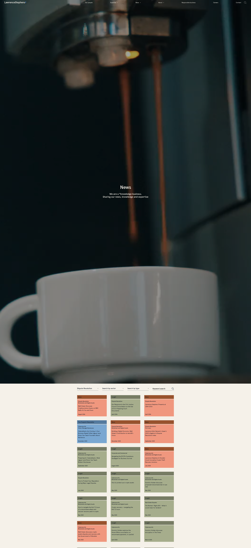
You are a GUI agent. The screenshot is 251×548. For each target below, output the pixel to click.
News (137, 2)
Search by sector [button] (109, 388)
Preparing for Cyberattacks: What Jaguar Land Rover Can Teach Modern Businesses (89, 460)
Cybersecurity (82, 426)
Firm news (148, 428)
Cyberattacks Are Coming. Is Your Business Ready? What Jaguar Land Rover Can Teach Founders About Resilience (89, 434)
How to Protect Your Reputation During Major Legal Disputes (88, 482)
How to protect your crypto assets (123, 483)
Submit (173, 389)
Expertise (113, 2)
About (160, 2)
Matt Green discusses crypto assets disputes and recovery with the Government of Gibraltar (89, 534)
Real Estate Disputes (151, 502)
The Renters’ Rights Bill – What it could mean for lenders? (155, 507)
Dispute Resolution (83, 401)
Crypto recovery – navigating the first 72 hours (122, 508)
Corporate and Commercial (119, 453)
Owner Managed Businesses (86, 428)
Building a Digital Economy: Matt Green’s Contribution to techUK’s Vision (122, 433)
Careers (215, 2)
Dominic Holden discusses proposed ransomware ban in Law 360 (156, 485)
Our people (88, 2)
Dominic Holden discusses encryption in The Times (153, 531)
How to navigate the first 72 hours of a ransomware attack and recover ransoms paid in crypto (89, 509)
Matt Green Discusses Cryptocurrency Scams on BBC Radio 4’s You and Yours (88, 408)
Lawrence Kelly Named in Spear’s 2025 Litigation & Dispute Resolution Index (156, 433)
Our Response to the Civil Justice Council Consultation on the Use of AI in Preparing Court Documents (122, 408)
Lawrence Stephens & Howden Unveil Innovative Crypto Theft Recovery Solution (155, 460)
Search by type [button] (133, 388)
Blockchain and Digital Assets (86, 403)
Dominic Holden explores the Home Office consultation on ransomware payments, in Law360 (123, 532)
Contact (238, 2)
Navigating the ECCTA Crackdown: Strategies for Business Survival (123, 457)
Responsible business (189, 2)
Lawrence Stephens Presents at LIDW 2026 (155, 405)
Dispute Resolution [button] (84, 388)
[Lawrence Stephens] (15, 2)
